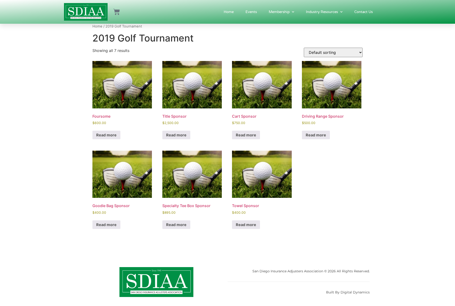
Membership (279, 12)
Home (229, 12)
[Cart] (117, 12)
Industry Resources (322, 12)
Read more (106, 135)
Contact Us (363, 12)
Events (251, 12)
